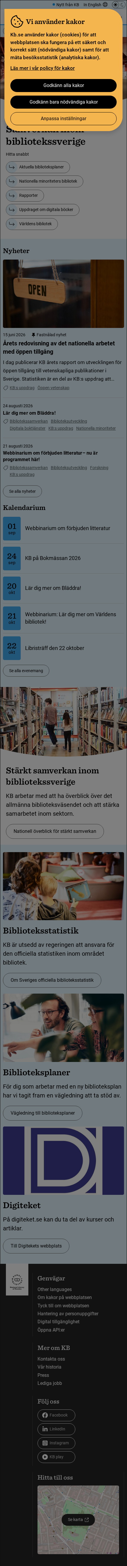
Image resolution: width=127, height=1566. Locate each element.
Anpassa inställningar (63, 118)
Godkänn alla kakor (63, 85)
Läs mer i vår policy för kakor (42, 68)
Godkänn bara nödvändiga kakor (64, 102)
